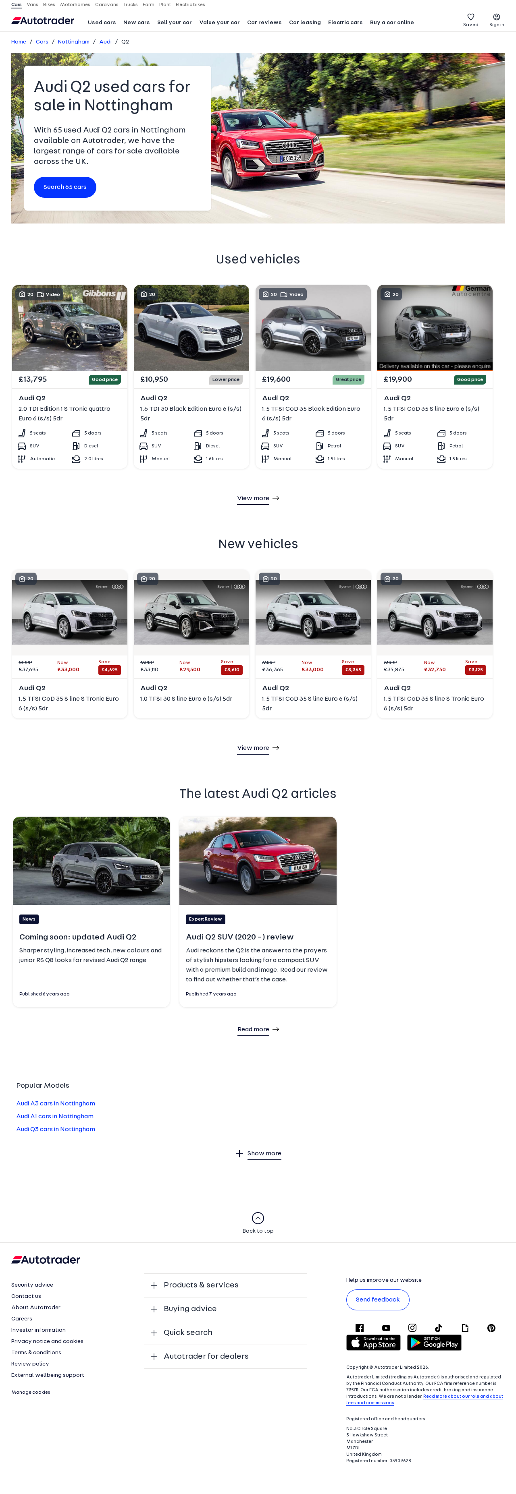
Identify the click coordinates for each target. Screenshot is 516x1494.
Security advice (32, 1285)
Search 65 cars (65, 187)
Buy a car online (392, 23)
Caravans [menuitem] (107, 4)
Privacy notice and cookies (47, 1342)
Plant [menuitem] (165, 4)
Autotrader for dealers (206, 1357)
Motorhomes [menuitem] (75, 4)
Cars (42, 42)
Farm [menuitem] (148, 4)
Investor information (38, 1330)
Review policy (30, 1364)
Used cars (102, 23)
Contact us (26, 1296)
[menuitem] (102, 23)
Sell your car (174, 23)
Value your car (219, 23)
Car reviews (264, 23)
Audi (105, 42)
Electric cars (345, 23)
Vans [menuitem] (32, 4)
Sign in (496, 25)
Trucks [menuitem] (130, 4)
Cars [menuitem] (16, 4)
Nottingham (73, 42)
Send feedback (378, 1300)
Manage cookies (30, 1392)
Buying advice (190, 1309)
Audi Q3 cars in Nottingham (55, 1129)
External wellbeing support (47, 1375)
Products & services (201, 1285)
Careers (21, 1319)
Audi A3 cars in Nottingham (55, 1104)
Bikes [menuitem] (49, 4)
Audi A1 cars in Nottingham (55, 1116)
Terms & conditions (36, 1353)
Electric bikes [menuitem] (190, 4)
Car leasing (305, 23)
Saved (471, 25)
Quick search (188, 1333)
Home (18, 42)
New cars (136, 23)
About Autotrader (35, 1308)
